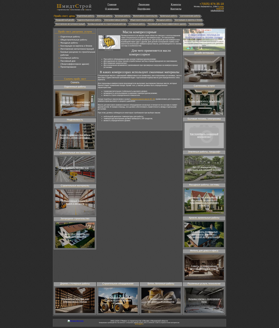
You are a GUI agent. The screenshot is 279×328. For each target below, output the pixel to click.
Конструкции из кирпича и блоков (188, 20)
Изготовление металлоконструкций (70, 24)
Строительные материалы (75, 185)
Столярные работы (137, 24)
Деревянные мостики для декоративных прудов (75, 300)
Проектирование (196, 24)
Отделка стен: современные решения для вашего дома (75, 103)
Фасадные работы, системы (204, 184)
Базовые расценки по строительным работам (107, 24)
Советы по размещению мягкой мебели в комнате (204, 267)
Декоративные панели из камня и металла (74, 202)
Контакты (175, 8)
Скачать (75, 82)
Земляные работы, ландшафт (204, 151)
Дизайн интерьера (204, 53)
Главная (112, 4)
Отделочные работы (85, 16)
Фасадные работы (164, 20)
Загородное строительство (74, 218)
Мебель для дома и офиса (204, 250)
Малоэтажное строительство (145, 16)
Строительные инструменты (75, 152)
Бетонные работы (122, 16)
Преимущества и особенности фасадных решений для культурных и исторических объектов (204, 201)
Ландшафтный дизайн (65, 20)
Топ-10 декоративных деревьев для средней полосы (204, 168)
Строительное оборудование (118, 283)
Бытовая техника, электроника (204, 119)
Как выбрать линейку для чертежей (75, 169)
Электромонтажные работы (115, 20)
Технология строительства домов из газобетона (75, 235)
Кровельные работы (168, 16)
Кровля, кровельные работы (204, 217)
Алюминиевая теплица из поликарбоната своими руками (204, 36)
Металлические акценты (204, 69)
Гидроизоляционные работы (89, 20)
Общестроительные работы (142, 20)
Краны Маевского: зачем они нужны (204, 102)
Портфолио (143, 8)
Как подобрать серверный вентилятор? (204, 135)
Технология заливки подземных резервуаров (161, 300)
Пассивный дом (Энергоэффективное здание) (167, 24)
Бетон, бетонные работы (161, 283)
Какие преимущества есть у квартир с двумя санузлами (75, 136)
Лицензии (144, 4)
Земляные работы (104, 16)
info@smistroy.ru (217, 11)
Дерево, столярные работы (75, 283)
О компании (112, 8)
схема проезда (220, 8)
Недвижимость (75, 119)
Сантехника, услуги (204, 86)
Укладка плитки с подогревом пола (204, 300)
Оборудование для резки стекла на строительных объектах (118, 300)
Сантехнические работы (190, 16)
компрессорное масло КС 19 (143, 99)
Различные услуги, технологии (204, 283)
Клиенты (176, 4)
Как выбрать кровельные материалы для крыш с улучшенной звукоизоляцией (204, 234)
